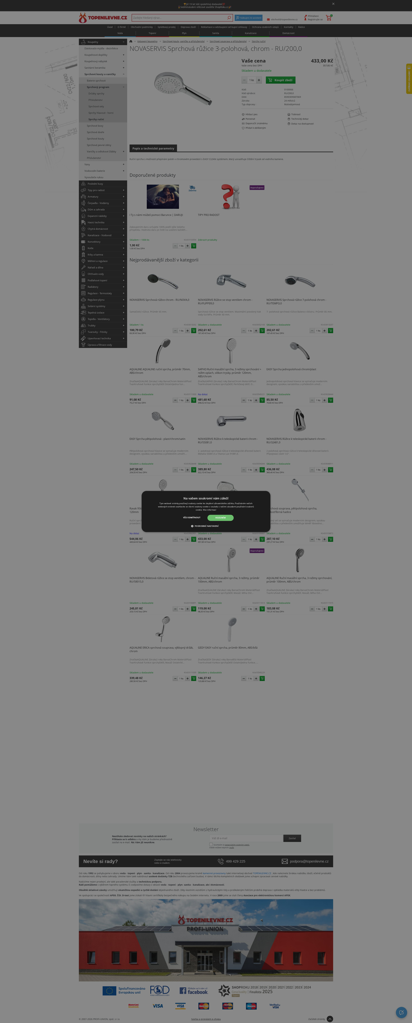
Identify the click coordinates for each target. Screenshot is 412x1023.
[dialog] (206, 511)
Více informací (209, 509)
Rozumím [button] (220, 517)
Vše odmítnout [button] (191, 517)
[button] (206, 526)
